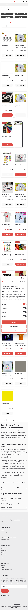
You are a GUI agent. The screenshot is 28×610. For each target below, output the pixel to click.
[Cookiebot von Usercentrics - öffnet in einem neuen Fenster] (21, 278)
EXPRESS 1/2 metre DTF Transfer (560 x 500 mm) (19, 194)
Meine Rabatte (4, 550)
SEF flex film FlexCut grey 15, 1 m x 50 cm (20, 254)
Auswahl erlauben (14, 326)
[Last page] (13, 26)
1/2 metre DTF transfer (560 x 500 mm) (19, 105)
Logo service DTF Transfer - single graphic (6, 45)
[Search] (25, 4)
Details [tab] (14, 281)
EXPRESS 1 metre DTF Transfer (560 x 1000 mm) (19, 75)
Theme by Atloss (17, 604)
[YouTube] (3, 595)
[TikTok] (6, 595)
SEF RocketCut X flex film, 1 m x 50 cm (6, 254)
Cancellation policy (5, 539)
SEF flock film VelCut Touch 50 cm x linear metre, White (6, 105)
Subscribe (5, 591)
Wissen (2, 552)
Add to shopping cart (8, 115)
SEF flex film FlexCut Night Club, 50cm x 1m (6, 343)
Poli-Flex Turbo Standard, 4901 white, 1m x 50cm (6, 164)
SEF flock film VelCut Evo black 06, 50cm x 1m (6, 135)
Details (7, 85)
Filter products (14, 22)
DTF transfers (7, 13)
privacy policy (11, 581)
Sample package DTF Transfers (20, 164)
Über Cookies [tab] (23, 281)
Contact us (3, 554)
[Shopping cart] (26, 2)
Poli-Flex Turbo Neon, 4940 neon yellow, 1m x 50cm (6, 403)
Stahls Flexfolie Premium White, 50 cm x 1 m (6, 75)
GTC (2, 535)
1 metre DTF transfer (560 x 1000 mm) (20, 45)
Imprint (2, 530)
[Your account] (23, 2)
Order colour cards (5, 563)
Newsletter (3, 559)
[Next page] (11, 26)
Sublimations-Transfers (21, 13)
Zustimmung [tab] (5, 281)
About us (3, 548)
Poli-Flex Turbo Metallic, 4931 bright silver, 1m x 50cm (19, 373)
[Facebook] (1, 595)
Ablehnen (14, 330)
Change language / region (7, 569)
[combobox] (11, 4)
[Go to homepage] (13, 1)
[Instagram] (5, 595)
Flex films (21, 17)
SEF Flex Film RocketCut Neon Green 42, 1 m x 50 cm (19, 224)
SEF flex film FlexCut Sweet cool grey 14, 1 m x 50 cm (20, 343)
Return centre (4, 567)
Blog (2, 556)
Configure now (7, 55)
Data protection (4, 532)
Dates (2, 561)
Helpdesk (3, 565)
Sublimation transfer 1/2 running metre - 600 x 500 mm (6, 373)
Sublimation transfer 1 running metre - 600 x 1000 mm (6, 194)
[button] (14, 488)
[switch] (25, 308)
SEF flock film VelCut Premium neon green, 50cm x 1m (6, 224)
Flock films (7, 17)
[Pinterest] (8, 595)
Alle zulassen (14, 322)
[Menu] (1, 2)
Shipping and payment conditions (8, 537)
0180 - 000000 (17, 519)
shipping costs (11, 606)
